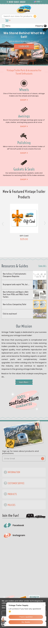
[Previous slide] (2, 47)
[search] (34, 16)
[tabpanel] (24, 59)
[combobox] (19, 16)
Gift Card (24, 235)
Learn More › (24, 382)
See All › (42, 266)
